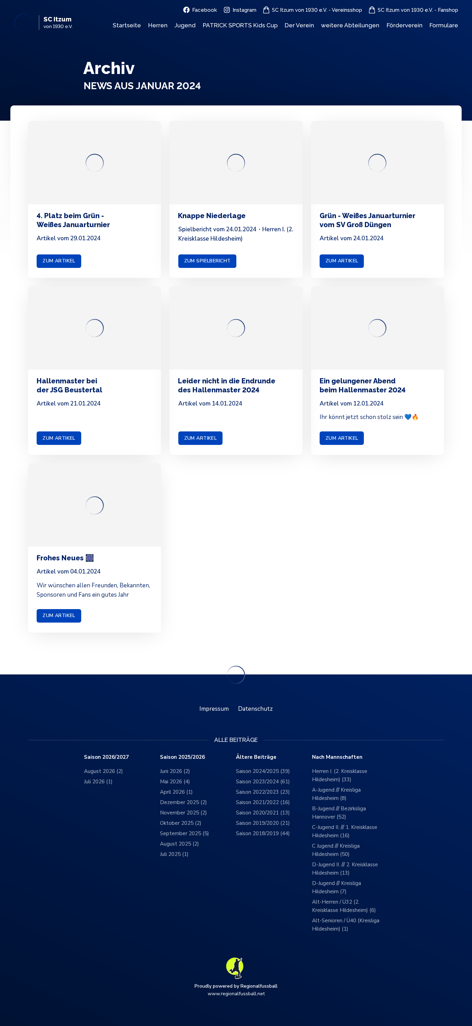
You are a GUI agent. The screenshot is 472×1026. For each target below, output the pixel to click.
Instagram (244, 10)
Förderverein (405, 25)
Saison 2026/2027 (106, 757)
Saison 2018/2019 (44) (263, 833)
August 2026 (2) (103, 771)
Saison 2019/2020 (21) (263, 823)
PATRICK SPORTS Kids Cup (240, 25)
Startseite (127, 25)
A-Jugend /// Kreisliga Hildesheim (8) (336, 794)
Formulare (443, 25)
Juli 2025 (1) (174, 854)
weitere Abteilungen (350, 25)
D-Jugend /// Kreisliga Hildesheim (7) (336, 887)
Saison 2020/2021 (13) (263, 812)
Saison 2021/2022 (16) (263, 802)
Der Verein (299, 25)
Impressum (214, 709)
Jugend (185, 25)
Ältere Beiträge (256, 757)
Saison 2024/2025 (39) (263, 771)
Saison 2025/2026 (182, 757)
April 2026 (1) (176, 792)
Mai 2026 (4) (175, 781)
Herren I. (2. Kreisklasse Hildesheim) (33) (339, 775)
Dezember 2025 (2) (183, 802)
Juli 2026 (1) (98, 781)
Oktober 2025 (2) (180, 823)
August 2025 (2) (179, 843)
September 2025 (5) (184, 833)
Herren (158, 25)
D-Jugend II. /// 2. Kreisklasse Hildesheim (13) (345, 868)
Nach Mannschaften (337, 757)
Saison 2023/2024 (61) (263, 781)
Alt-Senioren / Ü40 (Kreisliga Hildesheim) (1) (345, 924)
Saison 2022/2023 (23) (263, 792)
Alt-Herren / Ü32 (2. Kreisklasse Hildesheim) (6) (344, 906)
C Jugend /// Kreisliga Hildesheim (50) (336, 850)
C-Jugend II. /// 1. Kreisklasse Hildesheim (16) (344, 831)
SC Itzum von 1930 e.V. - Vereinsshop (317, 10)
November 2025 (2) (183, 812)
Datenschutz (255, 709)
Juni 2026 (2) (175, 771)
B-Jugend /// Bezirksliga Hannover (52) (339, 812)
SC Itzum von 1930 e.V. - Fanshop (418, 10)
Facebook (204, 10)
